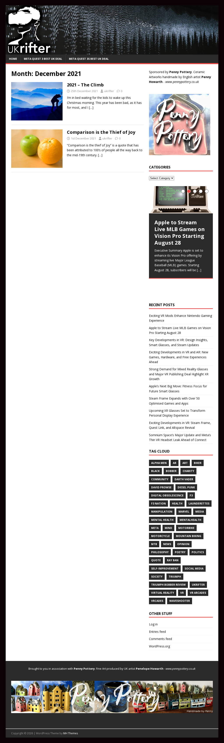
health (177, 503)
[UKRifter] (112, 52)
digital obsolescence (167, 495)
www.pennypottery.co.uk (182, 82)
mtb (154, 544)
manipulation (161, 511)
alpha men (159, 463)
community (159, 479)
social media (194, 568)
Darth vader (184, 479)
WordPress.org (159, 646)
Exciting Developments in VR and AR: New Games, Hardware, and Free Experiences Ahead (178, 357)
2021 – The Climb (85, 85)
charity (188, 471)
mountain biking (188, 536)
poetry (180, 552)
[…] (91, 107)
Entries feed (157, 632)
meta (155, 528)
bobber (171, 471)
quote (156, 560)
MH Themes (70, 733)
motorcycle (160, 536)
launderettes (199, 503)
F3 (191, 495)
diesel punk (186, 487)
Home (13, 59)
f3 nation (158, 503)
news (167, 544)
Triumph (175, 576)
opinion (183, 544)
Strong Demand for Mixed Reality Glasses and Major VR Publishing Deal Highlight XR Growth (178, 374)
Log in (153, 624)
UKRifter (198, 585)
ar (174, 463)
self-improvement (164, 568)
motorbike (186, 528)
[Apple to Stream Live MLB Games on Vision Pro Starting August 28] (181, 199)
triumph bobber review (168, 585)
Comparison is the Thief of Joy (101, 132)
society (157, 576)
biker (197, 463)
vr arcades (198, 593)
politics (198, 552)
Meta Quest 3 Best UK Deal (43, 59)
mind (168, 528)
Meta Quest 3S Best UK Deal (89, 59)
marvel (183, 511)
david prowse (161, 487)
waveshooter (179, 601)
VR (182, 593)
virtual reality (162, 593)
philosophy (160, 552)
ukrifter (109, 91)
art (185, 463)
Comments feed (160, 639)
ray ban (172, 560)
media (199, 511)
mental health (162, 520)
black (155, 471)
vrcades (157, 601)
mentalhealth (190, 520)
